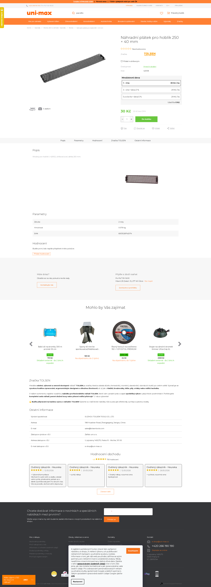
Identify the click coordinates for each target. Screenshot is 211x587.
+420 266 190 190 (34, 5)
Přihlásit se (111, 519)
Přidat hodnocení (41, 254)
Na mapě (149, 281)
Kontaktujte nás (46, 285)
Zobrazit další (105, 492)
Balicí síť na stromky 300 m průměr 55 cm (50, 348)
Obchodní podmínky (37, 542)
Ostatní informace (143, 141)
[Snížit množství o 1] (122, 119)
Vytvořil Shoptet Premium (172, 583)
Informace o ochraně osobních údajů (43, 548)
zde (73, 576)
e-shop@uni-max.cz (160, 541)
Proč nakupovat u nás (37, 545)
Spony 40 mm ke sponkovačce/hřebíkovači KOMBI (87, 348)
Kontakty (159, 5)
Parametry (79, 141)
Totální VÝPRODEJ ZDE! (83, 2)
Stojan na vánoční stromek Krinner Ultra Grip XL (161, 348)
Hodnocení (97, 141)
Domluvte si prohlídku (128, 288)
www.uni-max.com (115, 545)
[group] (50, 342)
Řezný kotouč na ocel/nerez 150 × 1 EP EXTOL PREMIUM (124, 348)
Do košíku (146, 119)
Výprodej (129, 5)
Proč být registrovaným (38, 557)
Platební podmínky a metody (40, 554)
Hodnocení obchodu (106, 454)
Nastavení (77, 582)
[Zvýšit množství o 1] (131, 119)
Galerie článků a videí (144, 5)
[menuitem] (34, 21)
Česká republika (114, 542)
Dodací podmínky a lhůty (39, 551)
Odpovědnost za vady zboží (79, 545)
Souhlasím (133, 551)
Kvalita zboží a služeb (76, 542)
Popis (62, 141)
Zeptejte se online (159, 550)
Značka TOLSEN (118, 141)
